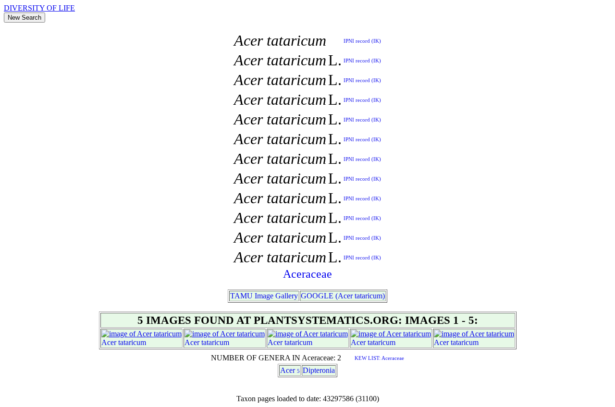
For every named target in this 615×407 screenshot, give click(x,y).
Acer (108, 342)
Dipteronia (319, 370)
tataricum (132, 342)
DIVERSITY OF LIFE (39, 8)
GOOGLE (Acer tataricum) (343, 296)
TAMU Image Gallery (264, 296)
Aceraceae (307, 274)
